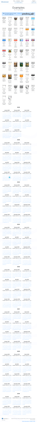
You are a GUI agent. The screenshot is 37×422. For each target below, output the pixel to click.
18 (14, 126)
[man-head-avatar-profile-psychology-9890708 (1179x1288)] (33, 50)
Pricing (22, 0)
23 (9, 116)
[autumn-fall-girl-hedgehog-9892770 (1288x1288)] (4, 75)
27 (19, 116)
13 (5, 115)
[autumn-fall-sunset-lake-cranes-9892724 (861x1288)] (15, 64)
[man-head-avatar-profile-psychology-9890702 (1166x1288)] (27, 86)
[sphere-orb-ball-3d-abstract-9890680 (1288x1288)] (21, 50)
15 (19, 125)
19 (4, 116)
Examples (18, 0)
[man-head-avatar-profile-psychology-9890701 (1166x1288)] (10, 97)
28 (20, 116)
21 (20, 115)
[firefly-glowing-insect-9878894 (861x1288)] (21, 64)
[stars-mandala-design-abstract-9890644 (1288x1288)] (4, 29)
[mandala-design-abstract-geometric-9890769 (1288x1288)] (15, 18)
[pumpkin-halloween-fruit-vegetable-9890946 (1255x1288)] (21, 75)
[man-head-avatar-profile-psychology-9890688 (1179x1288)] (4, 86)
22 (19, 126)
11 (14, 125)
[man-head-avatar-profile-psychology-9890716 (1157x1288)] (21, 29)
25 (10, 126)
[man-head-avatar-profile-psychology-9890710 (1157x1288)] (10, 18)
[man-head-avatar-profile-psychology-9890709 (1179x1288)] (27, 75)
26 (29, 126)
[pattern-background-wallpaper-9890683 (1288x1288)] (21, 86)
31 (9, 137)
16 (9, 115)
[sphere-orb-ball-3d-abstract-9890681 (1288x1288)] (15, 50)
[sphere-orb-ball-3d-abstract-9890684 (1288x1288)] (15, 86)
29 (30, 150)
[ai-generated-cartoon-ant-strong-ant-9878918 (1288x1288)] (10, 50)
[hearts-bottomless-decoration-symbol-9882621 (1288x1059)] (27, 39)
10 (9, 123)
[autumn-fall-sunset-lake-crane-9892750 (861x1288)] (10, 76)
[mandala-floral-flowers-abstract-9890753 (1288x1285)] (10, 63)
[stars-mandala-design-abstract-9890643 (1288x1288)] (10, 29)
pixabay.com (19, 13)
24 (10, 116)
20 (5, 116)
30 (8, 137)
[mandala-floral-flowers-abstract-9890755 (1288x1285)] (27, 18)
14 (5, 125)
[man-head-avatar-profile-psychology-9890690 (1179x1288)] (4, 97)
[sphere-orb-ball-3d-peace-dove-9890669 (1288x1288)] (21, 18)
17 (10, 115)
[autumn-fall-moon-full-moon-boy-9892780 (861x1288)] (27, 64)
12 (4, 115)
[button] (34, 0)
